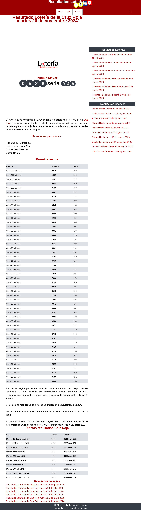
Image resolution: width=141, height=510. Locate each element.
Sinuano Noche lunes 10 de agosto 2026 (111, 109)
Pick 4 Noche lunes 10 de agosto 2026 (110, 132)
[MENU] (130, 11)
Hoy (60, 12)
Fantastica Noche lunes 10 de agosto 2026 (112, 147)
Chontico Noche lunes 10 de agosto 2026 (111, 151)
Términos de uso (78, 508)
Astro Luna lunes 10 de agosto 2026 (109, 118)
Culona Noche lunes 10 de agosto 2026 (111, 137)
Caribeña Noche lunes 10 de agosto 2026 (112, 113)
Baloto (77, 12)
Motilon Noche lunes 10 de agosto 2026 (111, 123)
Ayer (68, 12)
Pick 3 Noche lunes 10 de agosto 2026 (110, 128)
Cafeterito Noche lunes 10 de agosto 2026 (112, 142)
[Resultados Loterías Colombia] (70, 7)
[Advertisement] (47, 37)
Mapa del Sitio (61, 508)
